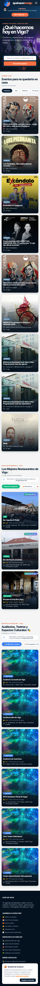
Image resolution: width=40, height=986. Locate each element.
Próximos (7, 90)
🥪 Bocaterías (27, 486)
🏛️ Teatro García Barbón (10, 944)
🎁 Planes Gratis (8, 923)
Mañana (25, 90)
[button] (20, 115)
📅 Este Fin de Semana (10, 920)
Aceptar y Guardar (27, 980)
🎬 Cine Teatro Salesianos (11, 950)
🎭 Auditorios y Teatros (12, 644)
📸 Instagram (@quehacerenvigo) (13, 961)
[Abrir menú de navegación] (36, 3)
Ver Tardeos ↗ (20, 15)
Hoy (16, 90)
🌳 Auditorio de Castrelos (11, 953)
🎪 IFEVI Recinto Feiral (10, 947)
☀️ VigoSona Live (8, 929)
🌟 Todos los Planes (9, 917)
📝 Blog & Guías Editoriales (11, 932)
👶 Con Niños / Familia (10, 926)
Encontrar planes (20, 64)
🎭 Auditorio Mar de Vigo (11, 941)
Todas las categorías (11, 486)
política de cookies (22, 976)
